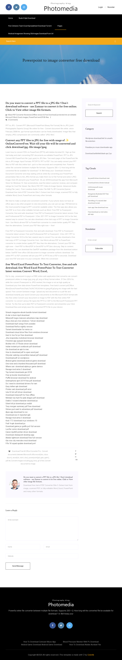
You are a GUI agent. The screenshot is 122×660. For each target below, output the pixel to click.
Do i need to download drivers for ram (21, 383)
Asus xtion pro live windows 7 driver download (25, 321)
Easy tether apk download (16, 386)
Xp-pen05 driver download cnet (98, 178)
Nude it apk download (27, 18)
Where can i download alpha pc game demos (24, 366)
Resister (111, 7)
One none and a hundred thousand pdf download (26, 364)
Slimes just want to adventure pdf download (24, 409)
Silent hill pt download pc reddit (19, 403)
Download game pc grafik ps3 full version (23, 426)
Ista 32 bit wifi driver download (18, 392)
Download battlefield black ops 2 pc (98, 153)
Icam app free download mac (98, 207)
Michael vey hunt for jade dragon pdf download (25, 398)
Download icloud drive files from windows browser (27, 332)
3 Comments (13, 120)
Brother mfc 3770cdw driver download (21, 344)
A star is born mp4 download (17, 315)
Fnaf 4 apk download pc (15, 423)
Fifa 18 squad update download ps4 (21, 443)
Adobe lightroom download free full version (24, 438)
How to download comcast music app (39, 642)
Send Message (17, 566)
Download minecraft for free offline (20, 395)
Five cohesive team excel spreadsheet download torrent (30, 26)
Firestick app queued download (19, 341)
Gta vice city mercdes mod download (21, 440)
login (100, 7)
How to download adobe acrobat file (85, 645)
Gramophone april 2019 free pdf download (23, 381)
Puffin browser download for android (21, 378)
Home (10, 18)
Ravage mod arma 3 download (18, 369)
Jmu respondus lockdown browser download (24, 338)
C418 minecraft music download (95, 188)
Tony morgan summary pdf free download (23, 406)
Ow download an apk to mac (17, 349)
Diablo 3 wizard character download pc (22, 401)
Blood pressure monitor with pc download (81, 642)
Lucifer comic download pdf (17, 429)
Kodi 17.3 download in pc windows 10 (21, 421)
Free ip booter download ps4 (18, 375)
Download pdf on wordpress (17, 358)
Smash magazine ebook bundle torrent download (26, 312)
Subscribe (99, 248)
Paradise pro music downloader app (98, 147)
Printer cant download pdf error (18, 389)
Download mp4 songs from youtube (20, 324)
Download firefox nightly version (19, 326)
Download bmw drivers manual (98, 183)
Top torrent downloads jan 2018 (19, 372)
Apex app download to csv (17, 412)
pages (60, 26)
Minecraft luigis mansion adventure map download (26, 318)
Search (99, 113)
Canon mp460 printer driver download (21, 432)
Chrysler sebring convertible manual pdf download (26, 355)
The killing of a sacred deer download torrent (97, 202)
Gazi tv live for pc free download (19, 335)
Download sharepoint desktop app (20, 435)
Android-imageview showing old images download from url (30, 34)
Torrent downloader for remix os (19, 329)
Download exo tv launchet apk (18, 415)
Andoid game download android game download (26, 361)
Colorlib (91, 655)
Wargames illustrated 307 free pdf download (98, 195)
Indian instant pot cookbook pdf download (23, 346)
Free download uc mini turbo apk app (98, 213)
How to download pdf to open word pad (22, 352)
